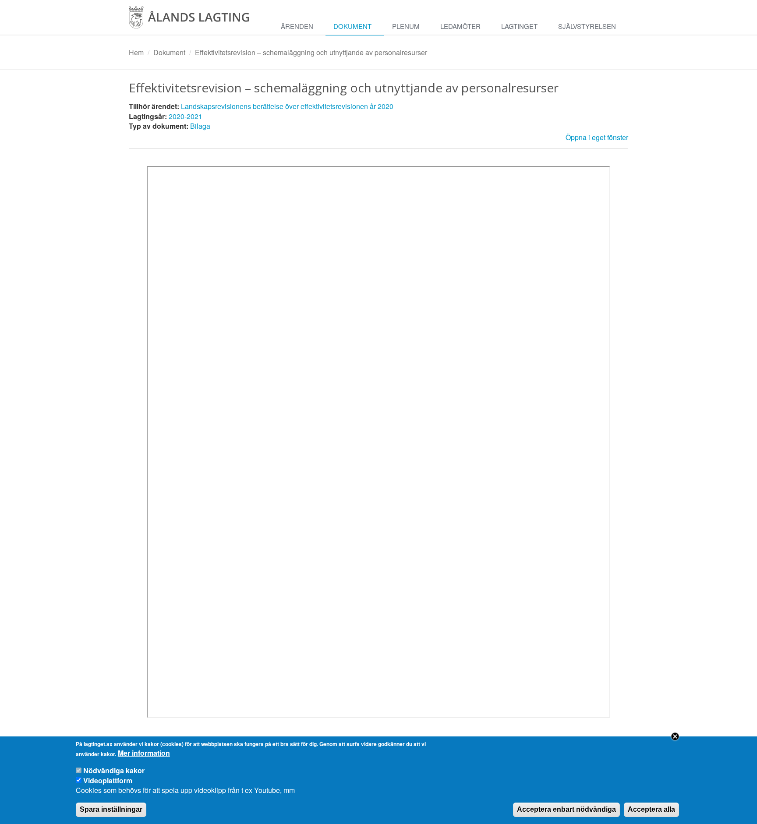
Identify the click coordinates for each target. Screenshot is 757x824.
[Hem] (197, 20)
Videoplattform (107, 780)
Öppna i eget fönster (597, 137)
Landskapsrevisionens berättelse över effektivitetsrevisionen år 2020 (287, 106)
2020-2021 (185, 116)
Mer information (144, 753)
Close (675, 736)
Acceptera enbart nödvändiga (566, 809)
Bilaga (200, 126)
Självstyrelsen (587, 26)
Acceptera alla (651, 809)
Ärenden (297, 26)
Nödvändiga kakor (114, 770)
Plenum (406, 26)
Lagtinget (519, 26)
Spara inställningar (111, 809)
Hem (136, 52)
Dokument (352, 26)
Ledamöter (460, 26)
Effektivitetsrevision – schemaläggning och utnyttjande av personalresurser (311, 52)
